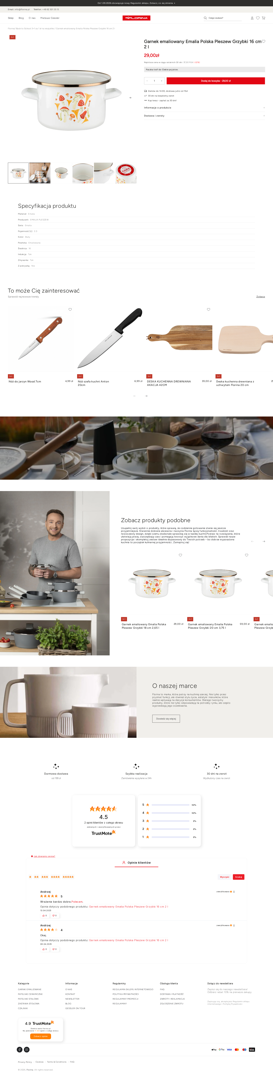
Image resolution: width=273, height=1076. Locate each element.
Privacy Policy (25, 1062)
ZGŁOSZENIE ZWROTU (171, 1003)
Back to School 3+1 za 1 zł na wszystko (35, 28)
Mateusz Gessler (49, 18)
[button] (32, 856)
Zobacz (260, 296)
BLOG (68, 1003)
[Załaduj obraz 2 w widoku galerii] (39, 173)
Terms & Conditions (57, 1062)
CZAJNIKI (23, 1008)
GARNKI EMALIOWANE (29, 989)
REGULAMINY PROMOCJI (125, 999)
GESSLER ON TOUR (75, 1008)
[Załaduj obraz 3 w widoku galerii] (61, 173)
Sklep (11, 18)
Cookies (40, 1062)
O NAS (68, 989)
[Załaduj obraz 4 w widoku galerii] (83, 173)
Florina (11, 28)
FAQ (162, 989)
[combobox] (223, 18)
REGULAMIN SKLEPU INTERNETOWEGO (133, 989)
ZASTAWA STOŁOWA (28, 1003)
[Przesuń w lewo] (136, 396)
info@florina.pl (22, 9)
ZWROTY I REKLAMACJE (172, 999)
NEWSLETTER (72, 999)
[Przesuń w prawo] (130, 97)
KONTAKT (70, 994)
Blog (21, 18)
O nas (32, 18)
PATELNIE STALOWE (28, 999)
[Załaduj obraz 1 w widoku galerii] (18, 173)
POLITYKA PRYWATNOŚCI (126, 994)
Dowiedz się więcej (166, 718)
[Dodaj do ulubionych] (263, 41)
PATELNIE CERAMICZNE (30, 994)
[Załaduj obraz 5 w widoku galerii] (104, 173)
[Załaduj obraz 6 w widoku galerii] (126, 173)
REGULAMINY (120, 1003)
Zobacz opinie (41, 1036)
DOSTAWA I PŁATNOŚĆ (172, 994)
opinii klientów (103, 822)
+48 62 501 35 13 (50, 9)
